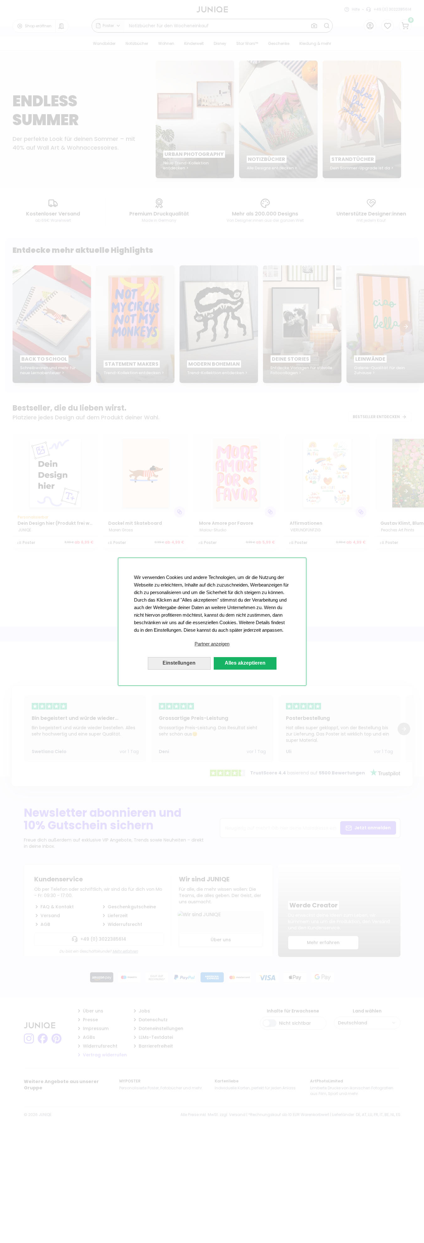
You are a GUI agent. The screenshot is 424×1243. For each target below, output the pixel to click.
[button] (212, 644)
